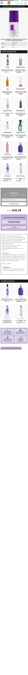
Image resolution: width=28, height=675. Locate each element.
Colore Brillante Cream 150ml (20, 179)
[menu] (2, 3)
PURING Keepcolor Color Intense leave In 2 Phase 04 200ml (7, 70)
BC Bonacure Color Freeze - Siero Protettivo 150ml (21, 92)
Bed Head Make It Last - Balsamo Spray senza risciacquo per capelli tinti (7, 92)
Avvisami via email (14, 203)
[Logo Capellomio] (8, 3)
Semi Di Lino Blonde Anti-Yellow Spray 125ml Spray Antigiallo (20, 157)
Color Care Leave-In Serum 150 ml (7, 114)
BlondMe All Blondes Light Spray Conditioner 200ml (7, 135)
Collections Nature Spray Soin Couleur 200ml (20, 135)
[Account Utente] (18, 3)
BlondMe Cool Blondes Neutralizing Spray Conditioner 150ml (20, 114)
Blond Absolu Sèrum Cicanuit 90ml (7, 179)
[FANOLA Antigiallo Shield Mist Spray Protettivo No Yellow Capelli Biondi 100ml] (14, 23)
